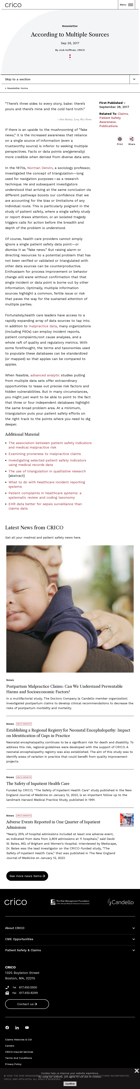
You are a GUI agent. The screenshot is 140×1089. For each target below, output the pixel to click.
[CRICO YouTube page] (27, 1027)
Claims (123, 113)
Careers (9, 1045)
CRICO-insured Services (19, 1051)
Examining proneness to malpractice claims (45, 454)
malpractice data (43, 326)
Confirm (70, 1084)
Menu (123, 4)
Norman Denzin (40, 168)
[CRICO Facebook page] (7, 1027)
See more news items (25, 876)
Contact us (25, 1004)
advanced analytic (45, 375)
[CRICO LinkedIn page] (17, 1027)
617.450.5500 (28, 987)
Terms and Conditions (18, 1058)
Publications (108, 126)
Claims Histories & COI (18, 1039)
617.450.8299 (28, 993)
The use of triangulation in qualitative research (47, 471)
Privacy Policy (13, 1064)
